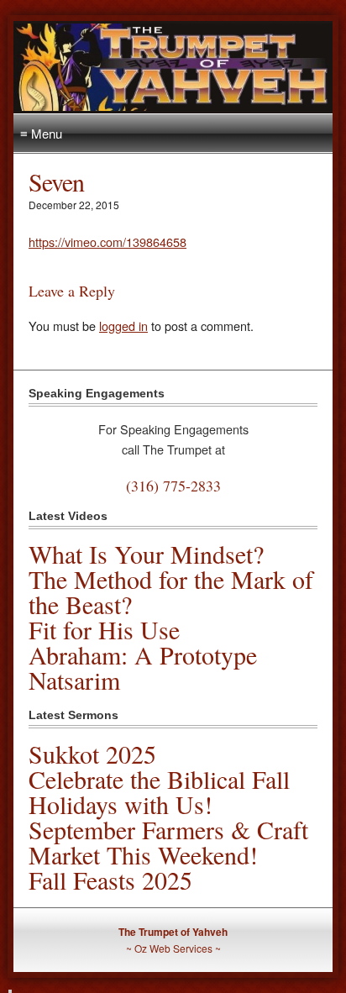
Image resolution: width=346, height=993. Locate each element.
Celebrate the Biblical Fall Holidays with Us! (159, 791)
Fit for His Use (104, 629)
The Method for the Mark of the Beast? (171, 591)
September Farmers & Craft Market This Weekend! (168, 841)
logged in (123, 325)
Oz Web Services (173, 948)
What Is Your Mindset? (146, 553)
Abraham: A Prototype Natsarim (143, 667)
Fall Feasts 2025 (110, 879)
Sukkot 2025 (92, 753)
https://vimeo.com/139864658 (107, 241)
